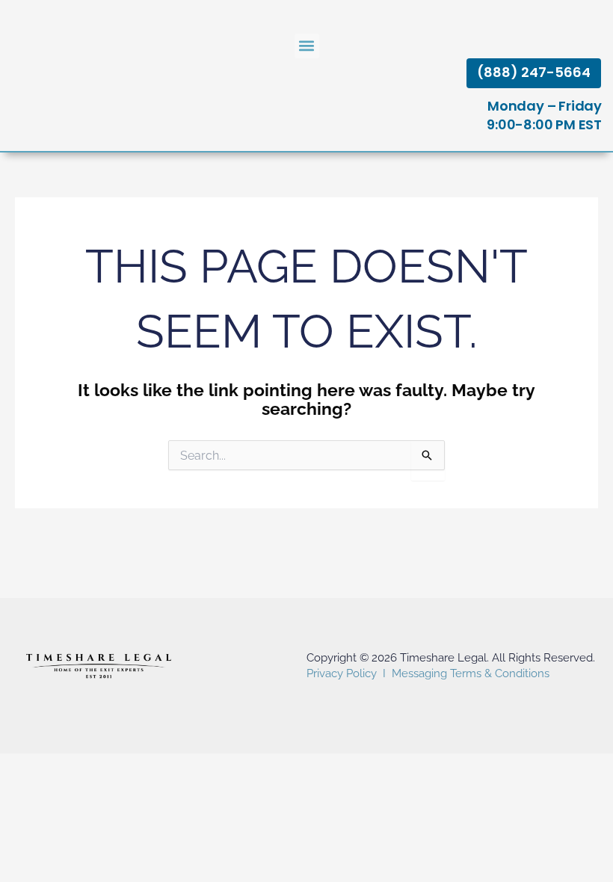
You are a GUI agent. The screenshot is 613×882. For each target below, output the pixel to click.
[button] (307, 46)
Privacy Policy (341, 673)
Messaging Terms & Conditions (470, 673)
